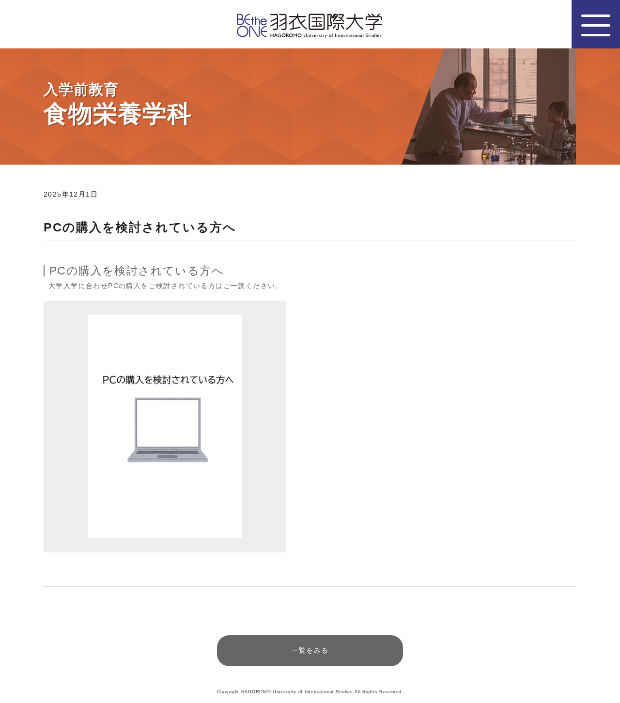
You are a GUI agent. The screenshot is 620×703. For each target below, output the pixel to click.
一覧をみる (310, 650)
